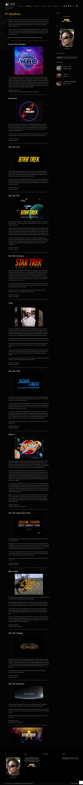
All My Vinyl (37, 6)
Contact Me (55, 6)
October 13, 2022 (67, 83)
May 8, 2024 (66, 76)
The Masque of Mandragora (69, 81)
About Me (21, 6)
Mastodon (31, 783)
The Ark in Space (67, 66)
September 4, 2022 (67, 69)
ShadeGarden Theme (19, 783)
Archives (49, 6)
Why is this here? (67, 16)
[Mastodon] (70, 6)
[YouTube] (68, 6)
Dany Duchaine (26, 783)
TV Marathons (28, 6)
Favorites (44, 6)
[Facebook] (64, 6)
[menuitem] (21, 6)
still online (19, 345)
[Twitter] (62, 6)
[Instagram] (66, 6)
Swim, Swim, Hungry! (74, 783)
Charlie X (65, 74)
